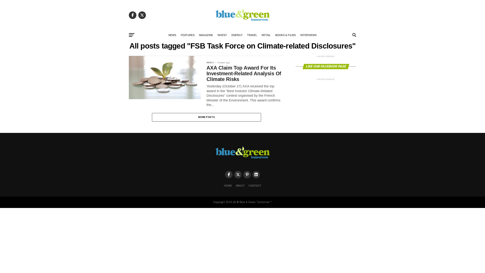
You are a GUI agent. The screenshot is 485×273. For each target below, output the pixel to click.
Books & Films (285, 35)
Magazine (206, 35)
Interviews (308, 35)
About (240, 185)
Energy (237, 35)
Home (228, 185)
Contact (255, 185)
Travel (252, 35)
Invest (222, 35)
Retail (266, 35)
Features (188, 35)
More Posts (206, 117)
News (172, 35)
